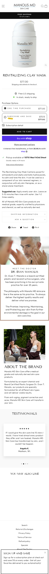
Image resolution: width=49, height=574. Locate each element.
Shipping (15, 84)
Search (24, 525)
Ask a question (24, 219)
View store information (14, 165)
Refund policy (24, 541)
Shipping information (24, 214)
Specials (24, 545)
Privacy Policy (24, 533)
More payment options (24, 144)
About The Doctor (24, 549)
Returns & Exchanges (24, 529)
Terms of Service (24, 537)
